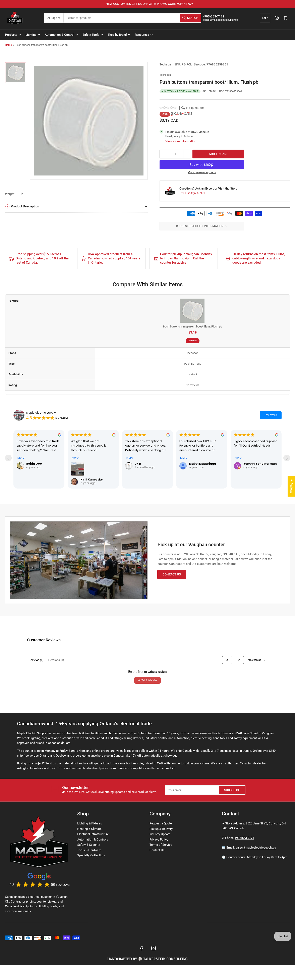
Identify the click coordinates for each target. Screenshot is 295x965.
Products (11, 35)
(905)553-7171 (196, 193)
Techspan (166, 64)
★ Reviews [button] (291, 486)
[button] (168, 108)
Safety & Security (88, 845)
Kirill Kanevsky (91, 479)
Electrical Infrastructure (93, 834)
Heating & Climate (89, 829)
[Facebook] (141, 948)
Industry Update (160, 834)
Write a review (147, 680)
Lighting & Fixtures (89, 823)
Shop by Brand (117, 35)
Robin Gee (34, 463)
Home (8, 44)
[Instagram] (153, 948)
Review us (271, 415)
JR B (138, 463)
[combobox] (132, 18)
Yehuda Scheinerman (260, 463)
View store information (180, 141)
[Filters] (239, 660)
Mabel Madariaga (202, 463)
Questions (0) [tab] (55, 660)
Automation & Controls (92, 839)
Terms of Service (161, 845)
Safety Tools (90, 35)
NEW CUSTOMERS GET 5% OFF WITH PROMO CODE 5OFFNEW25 (147, 4)
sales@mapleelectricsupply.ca (256, 847)
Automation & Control (59, 35)
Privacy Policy (159, 839)
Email (182, 193)
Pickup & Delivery (161, 829)
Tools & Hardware (89, 850)
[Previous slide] (8, 458)
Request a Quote (161, 823)
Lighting (31, 35)
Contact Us (172, 574)
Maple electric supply (41, 413)
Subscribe (232, 790)
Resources (142, 35)
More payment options (202, 172)
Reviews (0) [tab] (36, 660)
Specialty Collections (91, 855)
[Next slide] (286, 458)
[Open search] (227, 660)
